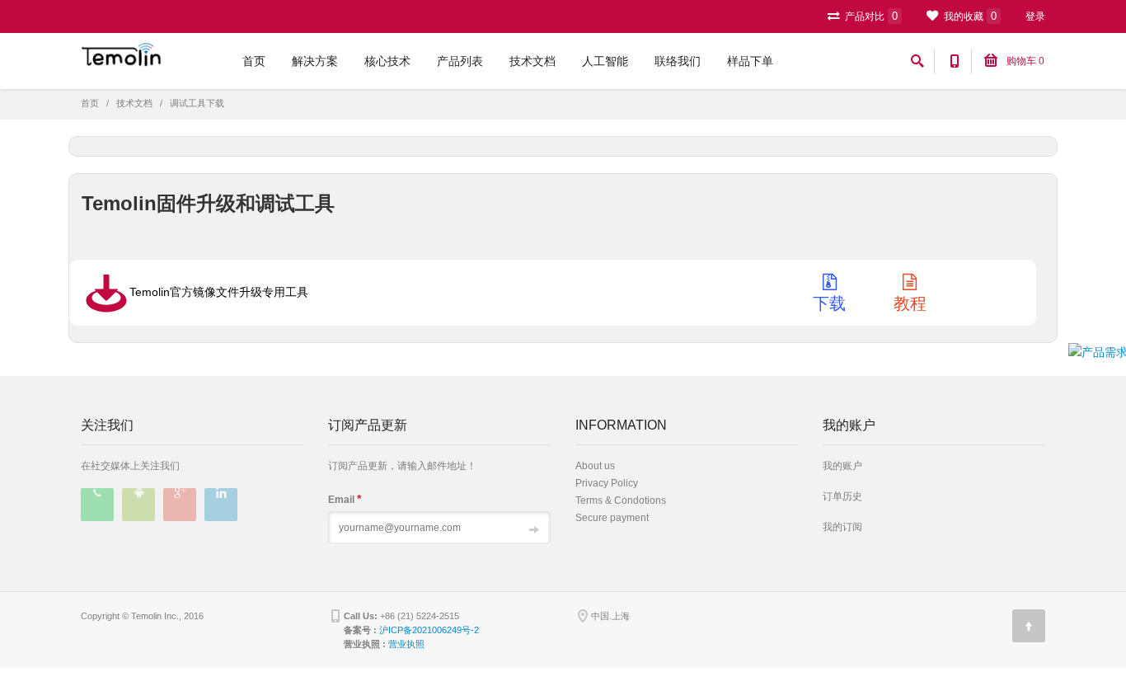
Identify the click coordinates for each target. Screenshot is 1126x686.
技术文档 (532, 61)
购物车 (1024, 61)
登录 (1035, 16)
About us (595, 466)
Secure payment (612, 518)
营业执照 (406, 644)
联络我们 (677, 61)
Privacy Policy (606, 483)
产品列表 (460, 61)
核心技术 (387, 61)
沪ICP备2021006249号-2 (429, 630)
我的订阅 (842, 527)
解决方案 (315, 61)
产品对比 (870, 16)
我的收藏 (969, 16)
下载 (829, 297)
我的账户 (842, 466)
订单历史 (842, 496)
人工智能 (605, 61)
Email (344, 498)
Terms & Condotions (620, 500)
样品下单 (750, 61)
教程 (910, 297)
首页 (253, 61)
